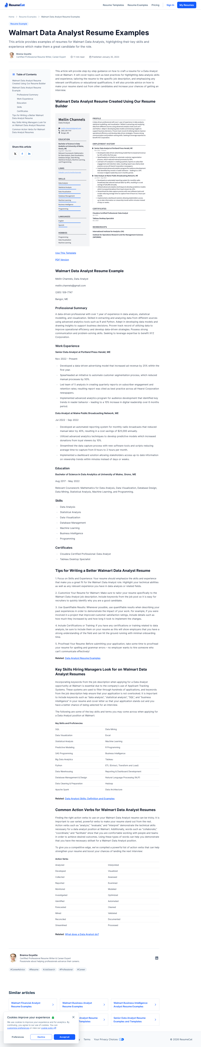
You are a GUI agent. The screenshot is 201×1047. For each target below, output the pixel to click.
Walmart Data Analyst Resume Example (26, 89)
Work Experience (25, 98)
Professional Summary (27, 94)
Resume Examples (138, 5)
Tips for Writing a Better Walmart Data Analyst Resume (28, 116)
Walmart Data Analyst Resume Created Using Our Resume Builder (29, 82)
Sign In (170, 5)
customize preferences (18, 1028)
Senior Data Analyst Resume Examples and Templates (130, 1019)
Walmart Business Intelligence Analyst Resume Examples (130, 1004)
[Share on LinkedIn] (29, 154)
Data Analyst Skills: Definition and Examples (90, 798)
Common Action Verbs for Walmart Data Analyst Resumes (28, 131)
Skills (19, 107)
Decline (41, 1037)
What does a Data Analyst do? (82, 934)
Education (21, 103)
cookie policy (47, 1028)
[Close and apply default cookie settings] (73, 1017)
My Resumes (187, 5)
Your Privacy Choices (106, 1039)
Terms (87, 1039)
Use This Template (65, 252)
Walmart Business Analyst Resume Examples (77, 1004)
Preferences (18, 1037)
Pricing (155, 5)
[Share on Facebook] (22, 154)
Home (11, 16)
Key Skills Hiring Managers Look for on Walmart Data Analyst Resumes (29, 123)
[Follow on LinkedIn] (156, 958)
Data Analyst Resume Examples (82, 658)
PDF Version (62, 259)
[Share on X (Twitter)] (15, 154)
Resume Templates (113, 5)
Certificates (22, 111)
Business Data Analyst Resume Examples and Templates (80, 1019)
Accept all (64, 1037)
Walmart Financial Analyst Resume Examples (25, 1004)
